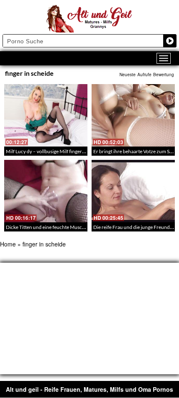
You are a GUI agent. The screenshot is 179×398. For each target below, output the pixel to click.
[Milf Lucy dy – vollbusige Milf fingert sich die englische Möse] (45, 115)
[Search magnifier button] (170, 40)
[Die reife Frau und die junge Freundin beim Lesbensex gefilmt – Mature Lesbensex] (133, 191)
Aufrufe (144, 74)
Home (8, 244)
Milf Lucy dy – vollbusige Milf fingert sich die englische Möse (70, 151)
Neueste (127, 74)
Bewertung (163, 74)
